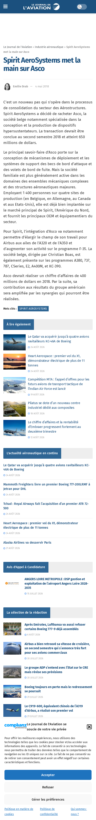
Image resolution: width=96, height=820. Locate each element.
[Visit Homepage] (42, 6)
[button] (89, 727)
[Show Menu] (5, 6)
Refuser (48, 787)
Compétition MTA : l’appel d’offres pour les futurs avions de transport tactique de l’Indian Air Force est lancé (58, 384)
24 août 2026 (37, 347)
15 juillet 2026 (35, 593)
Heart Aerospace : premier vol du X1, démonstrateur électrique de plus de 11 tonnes (56, 360)
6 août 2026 (33, 634)
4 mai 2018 (42, 86)
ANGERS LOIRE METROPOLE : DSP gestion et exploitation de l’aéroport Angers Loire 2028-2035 (56, 583)
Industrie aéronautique (49, 47)
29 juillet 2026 (35, 697)
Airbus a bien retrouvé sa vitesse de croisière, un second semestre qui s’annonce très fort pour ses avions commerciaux (57, 648)
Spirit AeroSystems (33, 308)
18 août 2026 (37, 413)
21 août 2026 (12, 548)
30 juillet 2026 (35, 658)
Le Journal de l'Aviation (17, 47)
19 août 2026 (37, 394)
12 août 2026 (37, 437)
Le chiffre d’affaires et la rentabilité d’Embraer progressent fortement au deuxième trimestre (54, 427)
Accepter (48, 775)
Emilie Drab (20, 86)
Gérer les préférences (48, 799)
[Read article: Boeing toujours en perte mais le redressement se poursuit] (12, 691)
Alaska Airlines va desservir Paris (27, 543)
